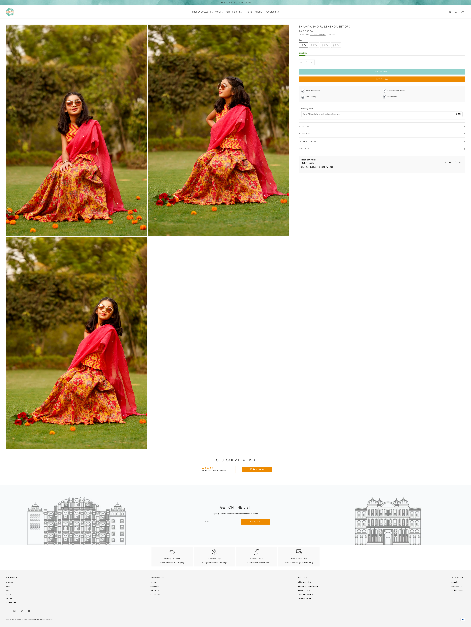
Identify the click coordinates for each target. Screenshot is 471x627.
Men (227, 12)
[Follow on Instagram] (15, 611)
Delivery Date (307, 108)
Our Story (154, 582)
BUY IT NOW (382, 79)
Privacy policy (304, 590)
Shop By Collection (202, 12)
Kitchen (259, 12)
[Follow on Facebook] (7, 611)
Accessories (272, 12)
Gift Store (154, 590)
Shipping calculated (318, 34)
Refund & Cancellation (308, 586)
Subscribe (255, 522)
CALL (448, 162)
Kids (234, 12)
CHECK (458, 114)
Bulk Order (154, 586)
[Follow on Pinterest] (22, 611)
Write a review (257, 469)
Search (454, 582)
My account (456, 586)
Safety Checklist (305, 598)
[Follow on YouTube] (29, 611)
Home (249, 12)
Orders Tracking (458, 590)
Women (219, 12)
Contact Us (155, 594)
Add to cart (382, 72)
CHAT (459, 162)
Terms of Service (305, 594)
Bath (241, 12)
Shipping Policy (304, 582)
